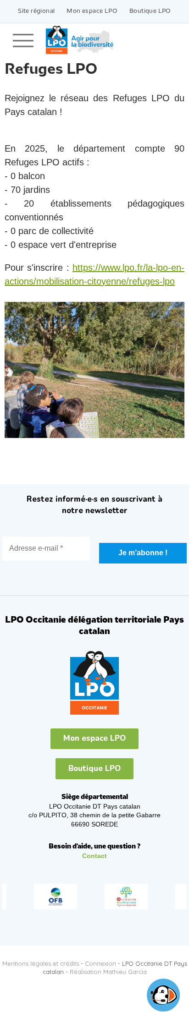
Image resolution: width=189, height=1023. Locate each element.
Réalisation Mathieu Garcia (108, 971)
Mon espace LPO (92, 11)
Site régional (36, 11)
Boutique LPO (150, 11)
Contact (94, 855)
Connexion (100, 963)
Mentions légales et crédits (40, 963)
